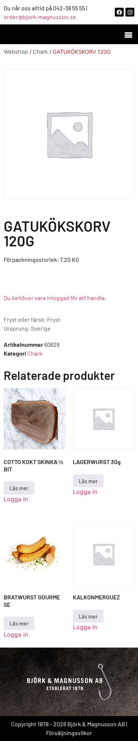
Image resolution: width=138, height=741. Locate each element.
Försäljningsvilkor (69, 732)
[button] (128, 34)
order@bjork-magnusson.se (40, 16)
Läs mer (19, 487)
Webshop (16, 52)
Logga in (16, 499)
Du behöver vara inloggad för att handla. (55, 297)
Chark (40, 52)
